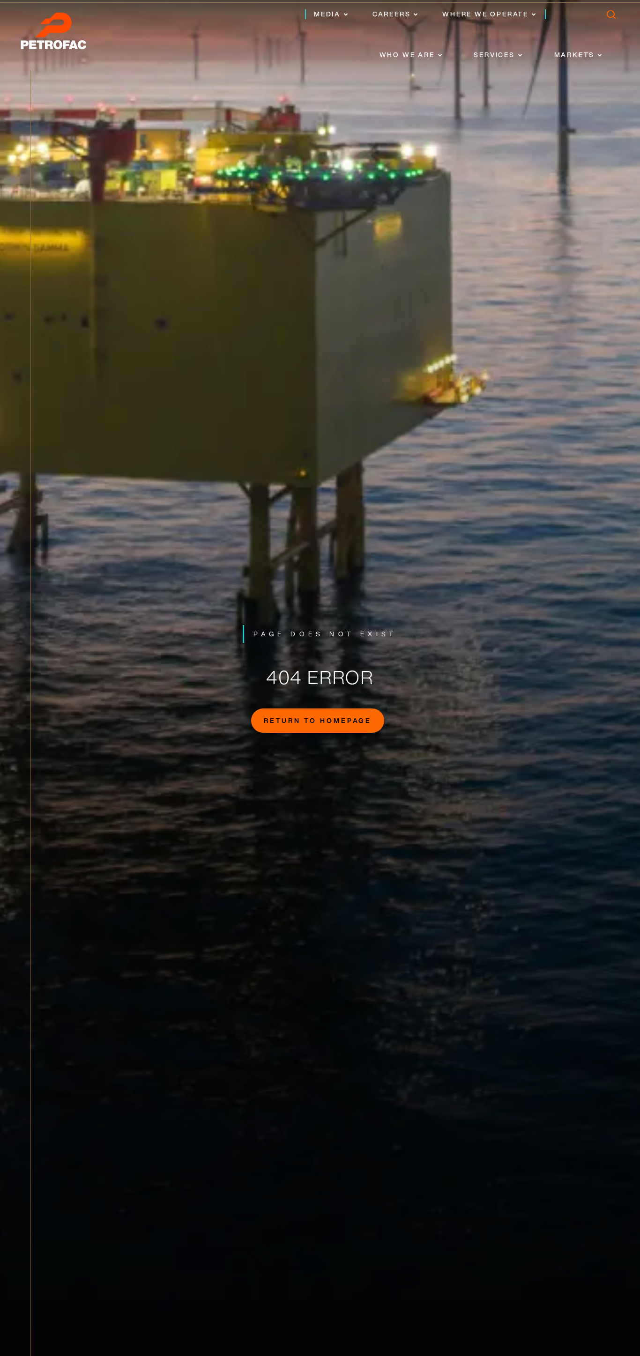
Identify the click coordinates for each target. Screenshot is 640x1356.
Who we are (407, 54)
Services (494, 54)
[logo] (63, 34)
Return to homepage (318, 720)
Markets (574, 54)
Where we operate (485, 14)
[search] (610, 16)
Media (327, 14)
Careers (391, 14)
